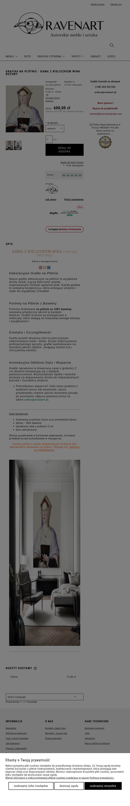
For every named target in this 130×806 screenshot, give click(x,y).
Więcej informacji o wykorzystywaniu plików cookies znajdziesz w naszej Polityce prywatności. (59, 777)
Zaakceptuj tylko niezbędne (31, 785)
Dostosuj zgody (69, 785)
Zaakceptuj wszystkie (103, 785)
